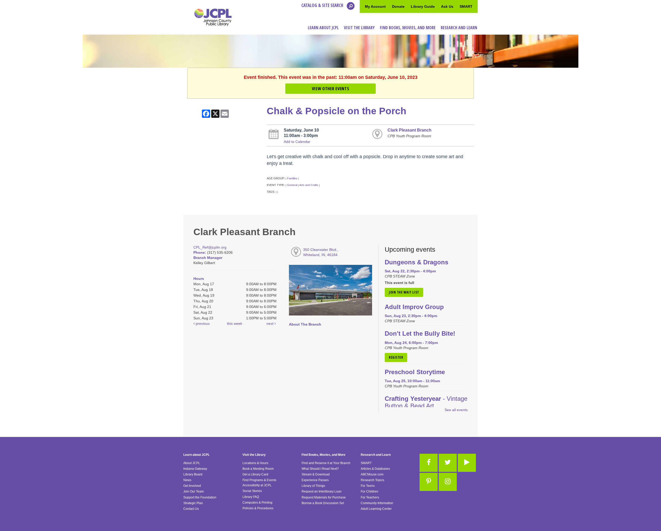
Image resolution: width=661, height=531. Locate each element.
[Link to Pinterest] (429, 482)
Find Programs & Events (259, 480)
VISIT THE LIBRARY (359, 27)
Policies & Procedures (257, 508)
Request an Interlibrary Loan (322, 491)
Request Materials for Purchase (324, 497)
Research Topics (372, 480)
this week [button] (234, 323)
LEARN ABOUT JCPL (323, 27)
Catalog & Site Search (322, 5)
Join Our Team (193, 491)
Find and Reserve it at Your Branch (326, 463)
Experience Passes (315, 480)
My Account (375, 6)
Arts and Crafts (308, 185)
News (187, 480)
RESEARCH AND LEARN (459, 27)
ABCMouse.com (372, 474)
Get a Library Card (255, 474)
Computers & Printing (257, 502)
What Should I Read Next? (320, 469)
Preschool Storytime (415, 372)
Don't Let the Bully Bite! (420, 333)
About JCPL (191, 463)
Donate (398, 6)
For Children (369, 491)
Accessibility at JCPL (257, 485)
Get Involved (192, 486)
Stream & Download (316, 474)
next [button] (270, 323)
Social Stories (252, 491)
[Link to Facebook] (429, 463)
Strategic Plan (193, 503)
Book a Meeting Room (258, 469)
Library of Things (313, 486)
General (292, 185)
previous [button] (202, 323)
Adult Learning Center (376, 509)
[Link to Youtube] (467, 463)
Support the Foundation (199, 497)
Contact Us (191, 509)
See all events (456, 410)
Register (396, 357)
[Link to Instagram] (448, 482)
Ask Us (447, 6)
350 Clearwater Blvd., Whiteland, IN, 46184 (320, 252)
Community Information (377, 503)
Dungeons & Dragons (416, 262)
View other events (330, 88)
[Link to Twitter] (448, 463)
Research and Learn (376, 455)
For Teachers (370, 497)
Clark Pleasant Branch (409, 130)
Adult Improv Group (414, 307)
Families (292, 178)
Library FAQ (250, 497)
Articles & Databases (375, 469)
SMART (466, 6)
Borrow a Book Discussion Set (323, 503)
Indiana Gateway (195, 469)
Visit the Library (254, 455)
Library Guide (423, 6)
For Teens (368, 486)
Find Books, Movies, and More (323, 455)
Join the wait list (404, 292)
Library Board (192, 474)
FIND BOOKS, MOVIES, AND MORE (408, 27)
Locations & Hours (255, 463)
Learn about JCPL (196, 455)
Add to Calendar (297, 142)
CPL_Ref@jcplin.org (209, 247)
